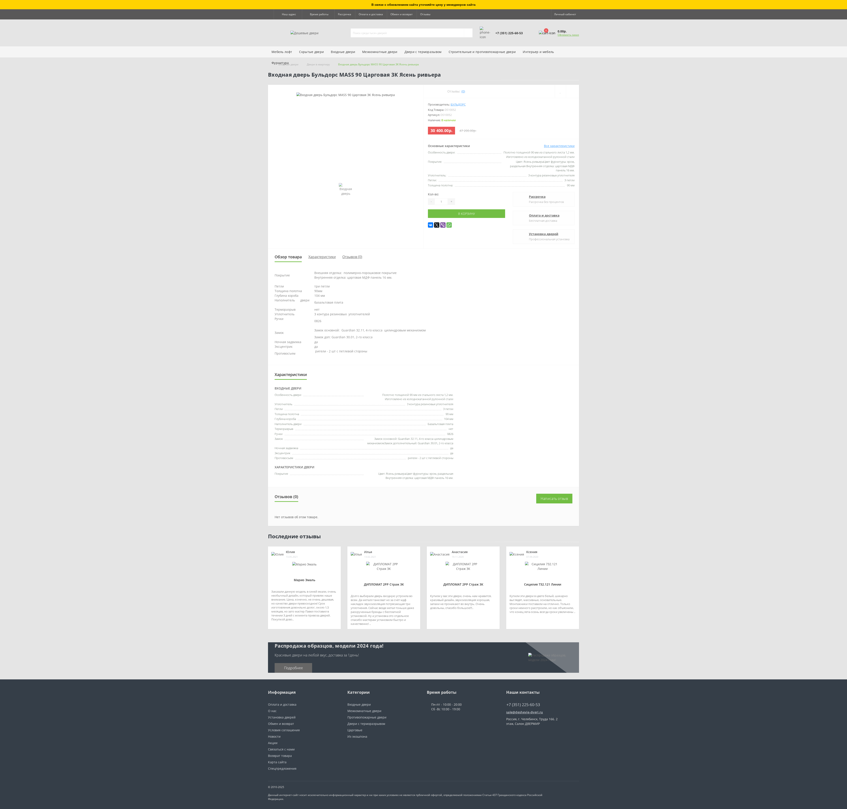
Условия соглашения (284, 730)
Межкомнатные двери (379, 52)
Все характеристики (559, 146)
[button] (288, 14)
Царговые (354, 730)
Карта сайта (277, 762)
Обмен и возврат (401, 14)
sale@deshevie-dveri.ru (524, 712)
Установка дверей (543, 234)
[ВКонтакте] (430, 225)
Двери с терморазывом (423, 52)
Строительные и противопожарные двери (482, 52)
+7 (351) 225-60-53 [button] (523, 704)
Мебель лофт (282, 52)
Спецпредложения (282, 768)
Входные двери (343, 52)
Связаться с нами (281, 749)
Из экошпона (357, 736)
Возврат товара (280, 756)
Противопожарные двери (366, 717)
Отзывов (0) (352, 256)
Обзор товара (288, 256)
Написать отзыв (554, 498)
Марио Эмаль (304, 580)
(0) (463, 91)
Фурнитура (280, 63)
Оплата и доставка (371, 14)
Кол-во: (433, 194)
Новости (274, 736)
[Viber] (443, 225)
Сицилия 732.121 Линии (542, 584)
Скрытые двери (311, 52)
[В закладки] (560, 91)
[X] (436, 225)
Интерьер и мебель (538, 52)
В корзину (466, 214)
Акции (272, 743)
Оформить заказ (568, 35)
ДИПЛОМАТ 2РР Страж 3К (384, 584)
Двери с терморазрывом (366, 724)
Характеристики (322, 256)
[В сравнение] (572, 91)
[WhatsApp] (449, 225)
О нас (272, 711)
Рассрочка (344, 14)
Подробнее (293, 667)
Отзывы (425, 14)
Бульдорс (458, 104)
